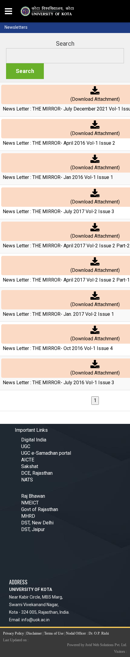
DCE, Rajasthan (37, 473)
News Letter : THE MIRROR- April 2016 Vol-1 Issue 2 (59, 143)
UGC (25, 446)
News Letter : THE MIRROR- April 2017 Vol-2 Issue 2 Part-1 (66, 280)
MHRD (28, 516)
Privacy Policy (13, 633)
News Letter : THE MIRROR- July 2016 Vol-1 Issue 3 (58, 382)
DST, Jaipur (33, 529)
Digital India (33, 440)
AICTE (27, 460)
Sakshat (29, 466)
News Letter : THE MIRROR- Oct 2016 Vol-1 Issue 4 (58, 348)
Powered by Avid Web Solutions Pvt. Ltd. (97, 645)
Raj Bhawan (33, 496)
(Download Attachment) (95, 99)
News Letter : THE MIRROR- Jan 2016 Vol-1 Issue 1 (58, 177)
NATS (27, 480)
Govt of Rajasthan (39, 509)
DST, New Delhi (37, 523)
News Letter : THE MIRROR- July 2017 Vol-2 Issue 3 (58, 211)
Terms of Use (53, 633)
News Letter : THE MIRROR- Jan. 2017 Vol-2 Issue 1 (58, 314)
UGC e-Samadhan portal (46, 453)
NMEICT (30, 503)
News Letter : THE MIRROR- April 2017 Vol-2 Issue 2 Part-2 (66, 246)
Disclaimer (34, 633)
